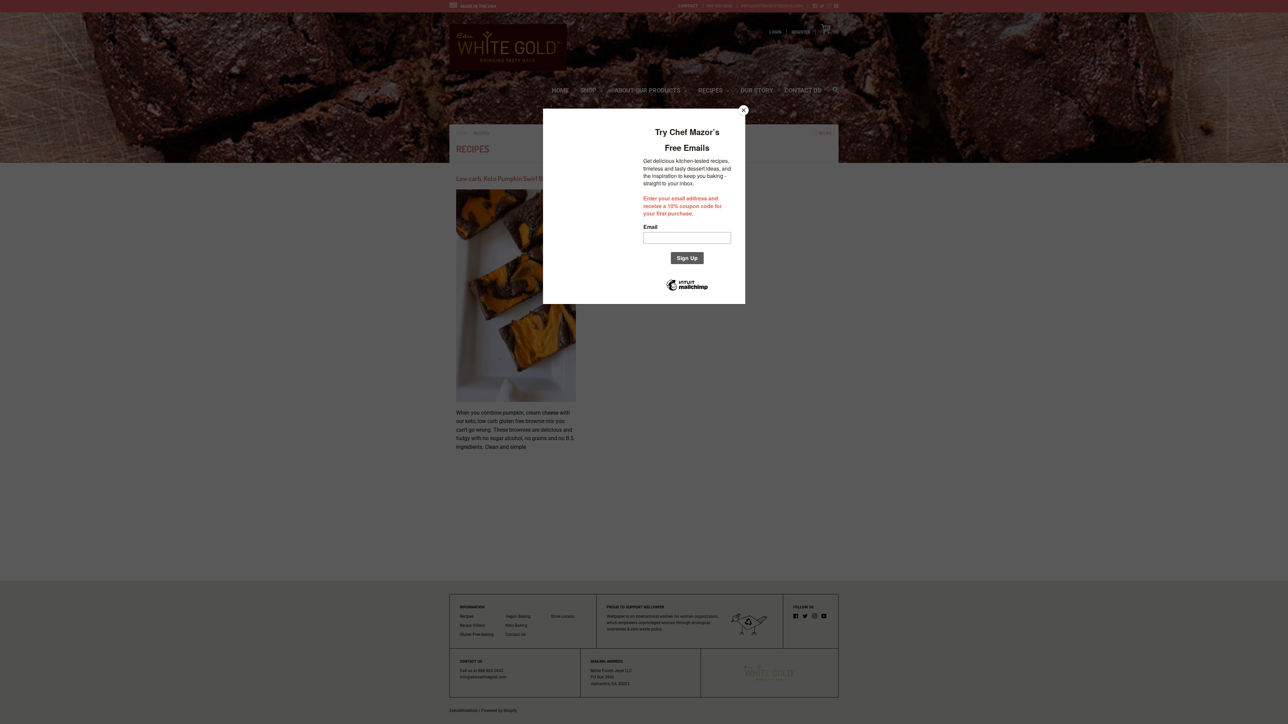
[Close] (744, 110)
